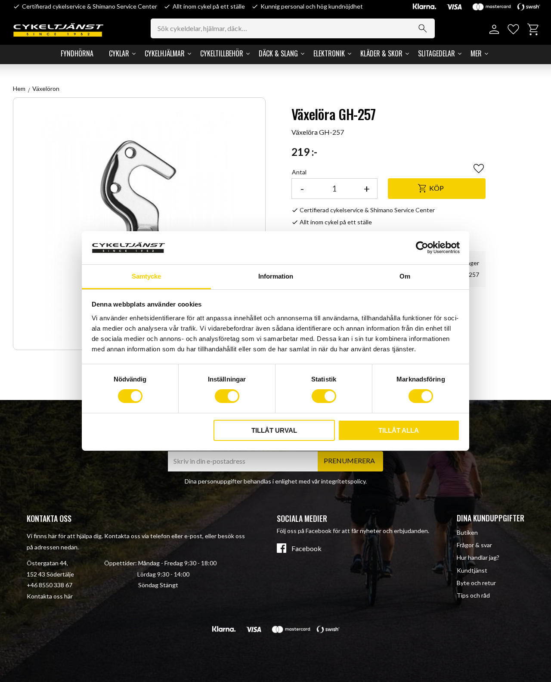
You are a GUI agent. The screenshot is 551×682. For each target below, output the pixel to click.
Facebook (306, 548)
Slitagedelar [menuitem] (436, 53)
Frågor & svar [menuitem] (474, 545)
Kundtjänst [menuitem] (472, 570)
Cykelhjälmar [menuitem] (165, 53)
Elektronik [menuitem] (329, 53)
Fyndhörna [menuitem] (77, 53)
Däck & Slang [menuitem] (278, 53)
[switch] (227, 396)
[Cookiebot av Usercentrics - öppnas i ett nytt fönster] (422, 247)
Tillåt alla (398, 430)
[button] (513, 29)
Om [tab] (404, 276)
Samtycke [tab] (146, 276)
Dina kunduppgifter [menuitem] (490, 518)
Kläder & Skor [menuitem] (381, 53)
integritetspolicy (343, 481)
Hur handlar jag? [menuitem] (478, 557)
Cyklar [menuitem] (119, 53)
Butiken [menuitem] (467, 532)
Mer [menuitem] (476, 53)
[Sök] (423, 28)
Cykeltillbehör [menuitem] (221, 53)
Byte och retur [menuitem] (476, 582)
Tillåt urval (274, 430)
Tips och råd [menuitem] (473, 595)
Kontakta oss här (50, 596)
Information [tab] (275, 276)
